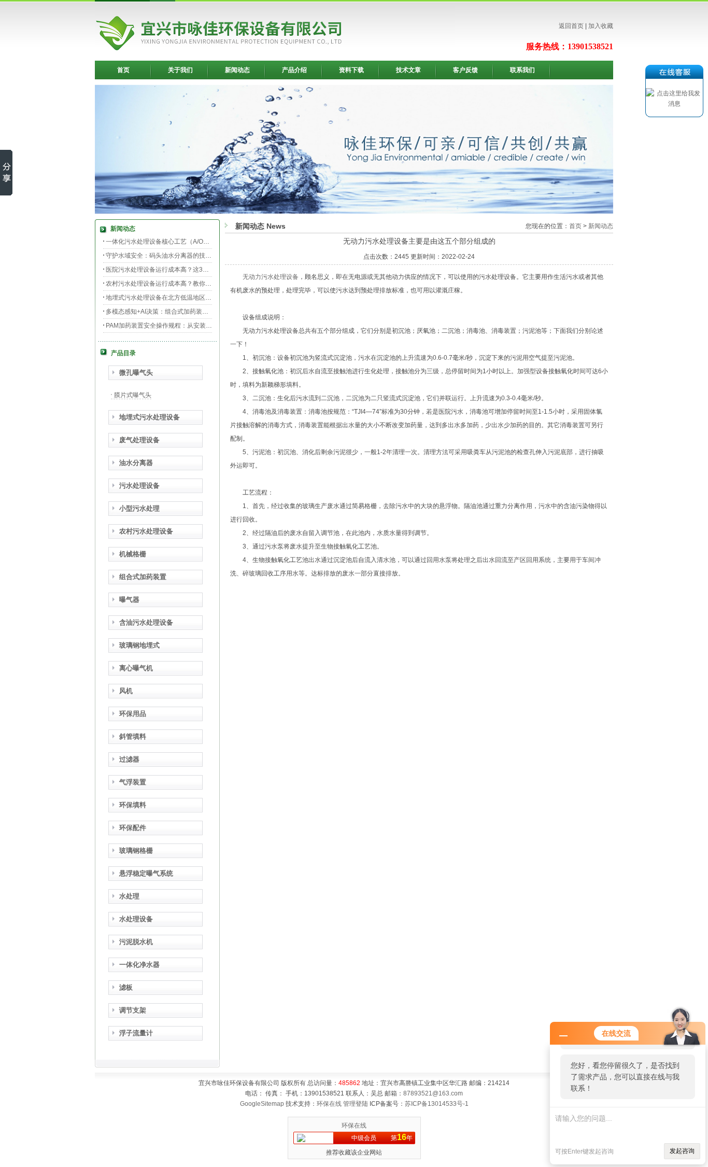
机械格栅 (132, 554)
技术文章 (408, 70)
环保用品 (132, 714)
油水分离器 (136, 463)
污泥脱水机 (136, 942)
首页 (123, 70)
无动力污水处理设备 (271, 276)
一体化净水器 (139, 964)
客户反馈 (465, 70)
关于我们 (180, 70)
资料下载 (351, 70)
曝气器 (129, 599)
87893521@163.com (433, 1093)
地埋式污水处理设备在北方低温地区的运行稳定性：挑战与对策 (193, 297)
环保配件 (132, 828)
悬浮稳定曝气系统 (146, 873)
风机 (126, 691)
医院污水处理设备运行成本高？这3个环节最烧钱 (173, 269)
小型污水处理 (139, 508)
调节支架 (132, 1010)
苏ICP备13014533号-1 (437, 1103)
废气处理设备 (139, 440)
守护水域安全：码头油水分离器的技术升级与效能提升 (180, 255)
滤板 (126, 987)
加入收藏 (600, 26)
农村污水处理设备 (146, 531)
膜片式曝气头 (132, 395)
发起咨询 (682, 1151)
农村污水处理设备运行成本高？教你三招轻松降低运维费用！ (190, 283)
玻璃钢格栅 (136, 850)
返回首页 (571, 26)
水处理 (129, 896)
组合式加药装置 (142, 577)
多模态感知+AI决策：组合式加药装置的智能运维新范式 (182, 311)
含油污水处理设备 (146, 622)
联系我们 (522, 70)
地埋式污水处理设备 (149, 417)
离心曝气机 (136, 668)
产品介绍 (294, 70)
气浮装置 (132, 782)
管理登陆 (355, 1103)
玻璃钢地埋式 (139, 645)
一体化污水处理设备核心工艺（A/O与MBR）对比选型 (180, 241)
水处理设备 (136, 919)
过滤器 (129, 759)
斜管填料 (132, 736)
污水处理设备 (139, 485)
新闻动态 (237, 70)
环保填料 (132, 805)
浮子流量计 (136, 1033)
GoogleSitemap (262, 1103)
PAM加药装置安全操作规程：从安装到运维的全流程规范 (184, 325)
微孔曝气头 (136, 372)
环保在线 (329, 1103)
